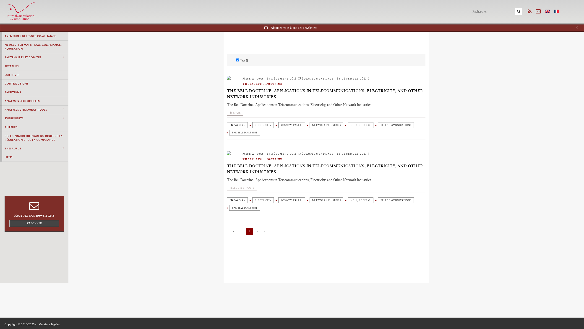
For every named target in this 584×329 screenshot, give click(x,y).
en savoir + (237, 125)
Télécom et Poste (241, 187)
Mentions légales (49, 324)
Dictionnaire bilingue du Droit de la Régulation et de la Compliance (34, 137)
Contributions (17, 83)
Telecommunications (396, 125)
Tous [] (244, 60)
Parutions (13, 92)
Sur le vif (12, 75)
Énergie (235, 112)
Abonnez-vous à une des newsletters (294, 27)
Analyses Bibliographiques (26, 109)
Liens (9, 157)
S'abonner (34, 223)
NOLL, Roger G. (360, 125)
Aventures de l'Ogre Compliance (30, 36)
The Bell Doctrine (245, 132)
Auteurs (11, 127)
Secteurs (12, 66)
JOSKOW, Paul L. (291, 125)
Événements (14, 118)
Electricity (263, 125)
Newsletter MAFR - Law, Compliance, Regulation (33, 46)
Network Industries (326, 125)
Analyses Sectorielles (22, 101)
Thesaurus (13, 148)
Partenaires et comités (23, 57)
